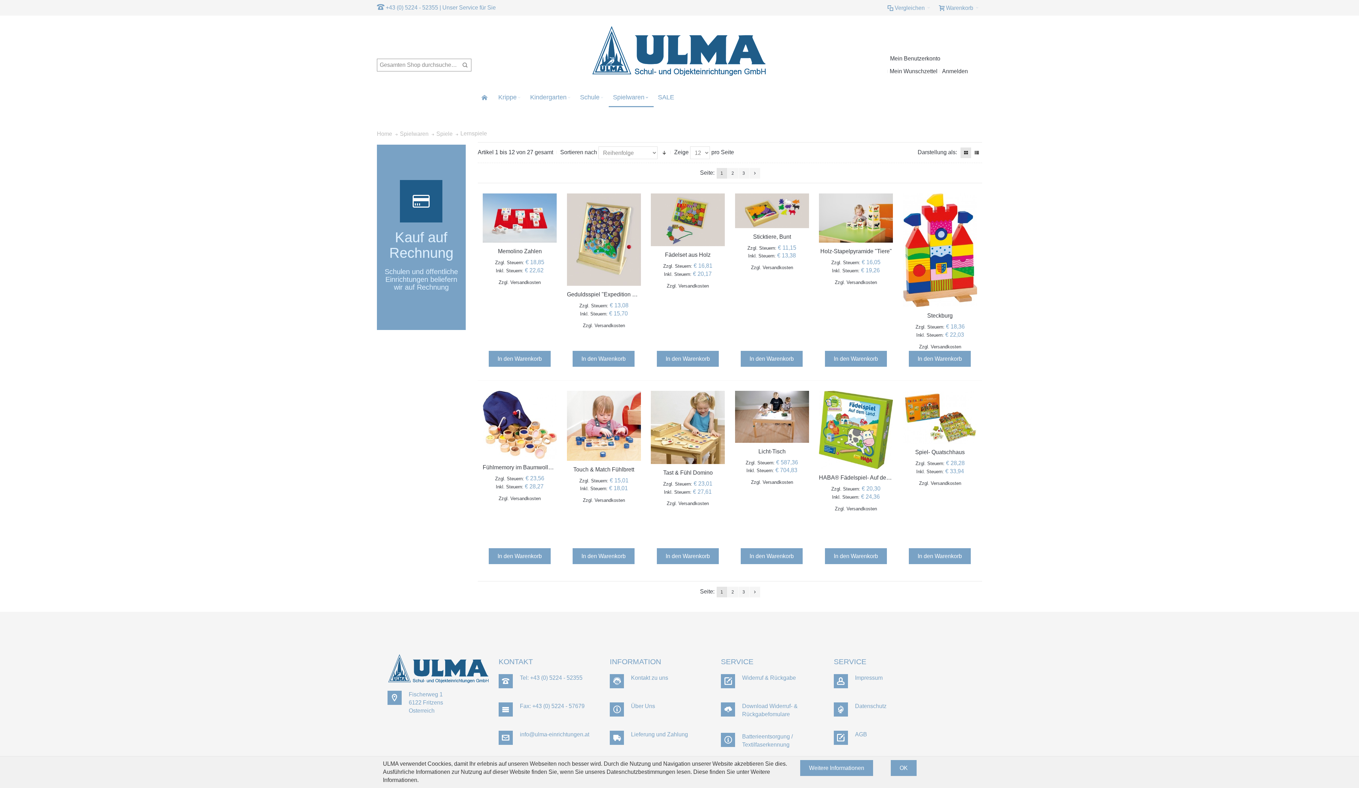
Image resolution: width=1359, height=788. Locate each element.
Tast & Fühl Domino (688, 473)
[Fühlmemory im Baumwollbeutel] (520, 425)
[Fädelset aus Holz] (688, 219)
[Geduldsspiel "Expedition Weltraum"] (604, 239)
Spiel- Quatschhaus (940, 452)
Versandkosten (525, 282)
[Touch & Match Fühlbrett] (604, 426)
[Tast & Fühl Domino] (688, 427)
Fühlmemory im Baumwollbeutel (523, 467)
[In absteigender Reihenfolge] (664, 152)
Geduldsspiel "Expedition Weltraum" (612, 294)
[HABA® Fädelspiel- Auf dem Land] (856, 430)
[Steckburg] (940, 250)
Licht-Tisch (772, 451)
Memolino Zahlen (520, 251)
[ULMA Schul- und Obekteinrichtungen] (679, 51)
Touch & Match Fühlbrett (603, 470)
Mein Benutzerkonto (915, 59)
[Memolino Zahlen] (520, 218)
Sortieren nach (578, 152)
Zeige (681, 152)
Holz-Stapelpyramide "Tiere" (856, 251)
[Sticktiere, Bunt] (772, 210)
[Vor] (755, 173)
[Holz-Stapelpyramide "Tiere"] (856, 218)
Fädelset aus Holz (688, 255)
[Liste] (976, 152)
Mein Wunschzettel (913, 71)
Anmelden (955, 71)
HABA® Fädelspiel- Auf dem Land (862, 478)
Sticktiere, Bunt (772, 237)
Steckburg (940, 316)
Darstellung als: (937, 152)
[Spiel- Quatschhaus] (940, 417)
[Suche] (465, 65)
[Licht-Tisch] (772, 417)
